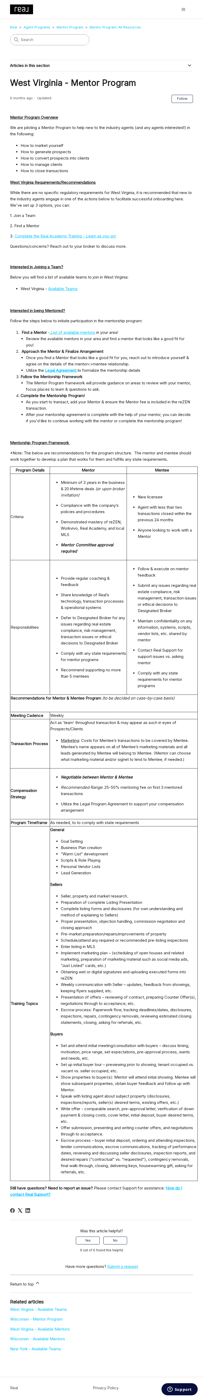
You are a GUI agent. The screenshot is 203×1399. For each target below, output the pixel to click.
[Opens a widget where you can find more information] (179, 1389)
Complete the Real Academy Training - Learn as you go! (65, 236)
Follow (182, 99)
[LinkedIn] (27, 1210)
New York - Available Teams (35, 1348)
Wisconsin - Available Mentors (37, 1338)
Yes (88, 1240)
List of (57, 332)
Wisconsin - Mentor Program (36, 1319)
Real (13, 27)
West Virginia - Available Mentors (40, 1329)
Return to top (22, 1284)
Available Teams (62, 288)
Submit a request (122, 1266)
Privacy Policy (105, 1387)
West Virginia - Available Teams (38, 1309)
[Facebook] (12, 1210)
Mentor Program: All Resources (115, 27)
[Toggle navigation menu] (183, 9)
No (115, 1240)
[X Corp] (20, 1210)
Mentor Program (70, 27)
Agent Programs (37, 27)
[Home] (21, 9)
